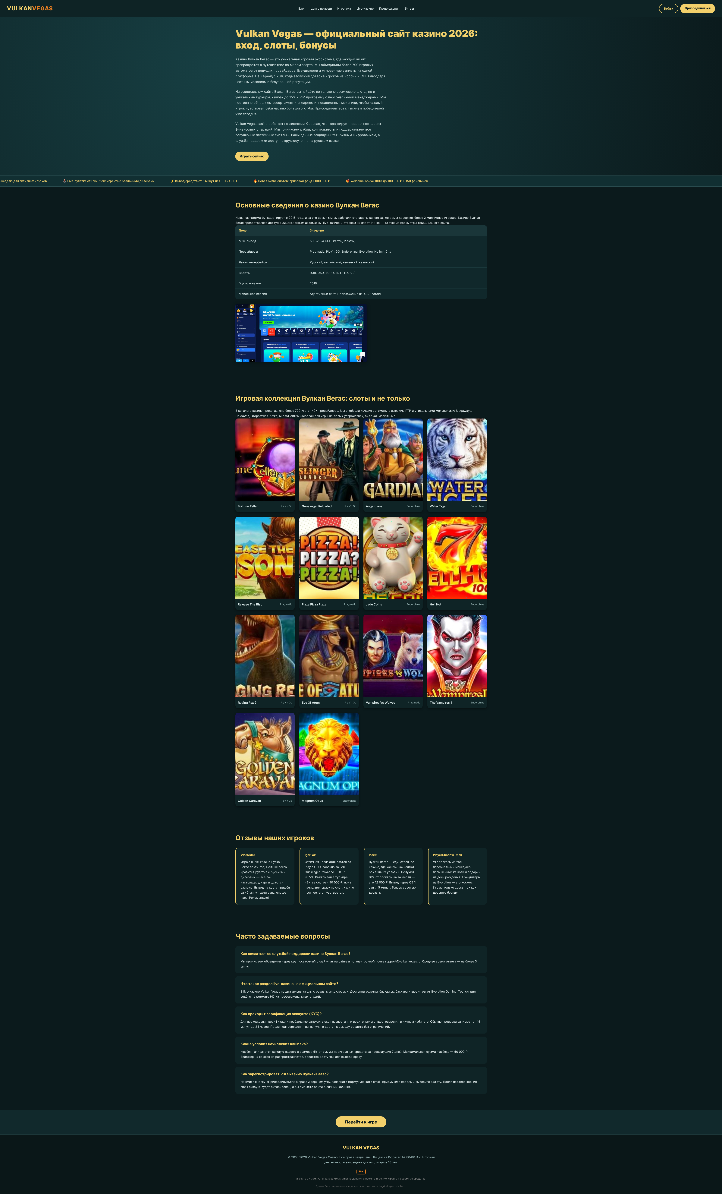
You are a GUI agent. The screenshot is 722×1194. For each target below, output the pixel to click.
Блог (301, 8)
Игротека (344, 8)
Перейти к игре (361, 1121)
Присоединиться (698, 8)
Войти (668, 8)
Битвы (409, 8)
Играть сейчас (252, 156)
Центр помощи (321, 8)
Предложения (389, 8)
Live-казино (365, 8)
